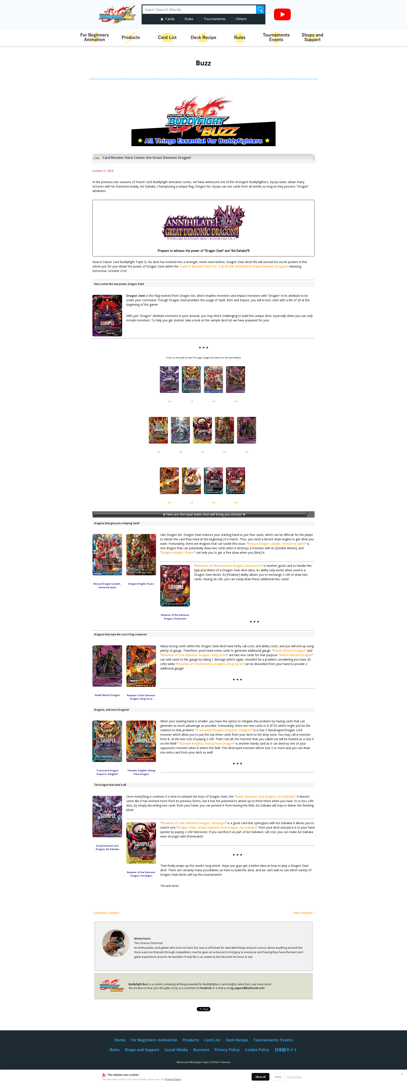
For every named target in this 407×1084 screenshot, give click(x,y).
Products (191, 1039)
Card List (212, 1039)
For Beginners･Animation (154, 1039)
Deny (278, 1077)
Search (260, 9)
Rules (189, 19)
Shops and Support (142, 1049)
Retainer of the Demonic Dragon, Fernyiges (193, 823)
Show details (294, 1076)
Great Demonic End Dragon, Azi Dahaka (264, 796)
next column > (304, 913)
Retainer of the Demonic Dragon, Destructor (228, 566)
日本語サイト (286, 1049)
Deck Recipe (237, 1039)
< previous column (105, 913)
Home (119, 1039)
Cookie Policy (257, 1049)
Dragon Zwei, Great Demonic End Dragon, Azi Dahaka (217, 827)
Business (201, 1049)
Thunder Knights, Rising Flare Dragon (206, 743)
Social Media (176, 1049)
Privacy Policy (173, 1079)
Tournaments (215, 19)
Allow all (260, 1077)
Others (241, 19)
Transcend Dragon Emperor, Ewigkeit (224, 730)
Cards (169, 19)
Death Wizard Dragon (289, 650)
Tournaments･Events (273, 1039)
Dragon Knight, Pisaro (177, 552)
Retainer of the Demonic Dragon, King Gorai (194, 655)
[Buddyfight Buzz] (203, 144)
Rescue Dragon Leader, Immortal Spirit (276, 544)
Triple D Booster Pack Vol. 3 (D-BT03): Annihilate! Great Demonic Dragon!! (233, 266)
